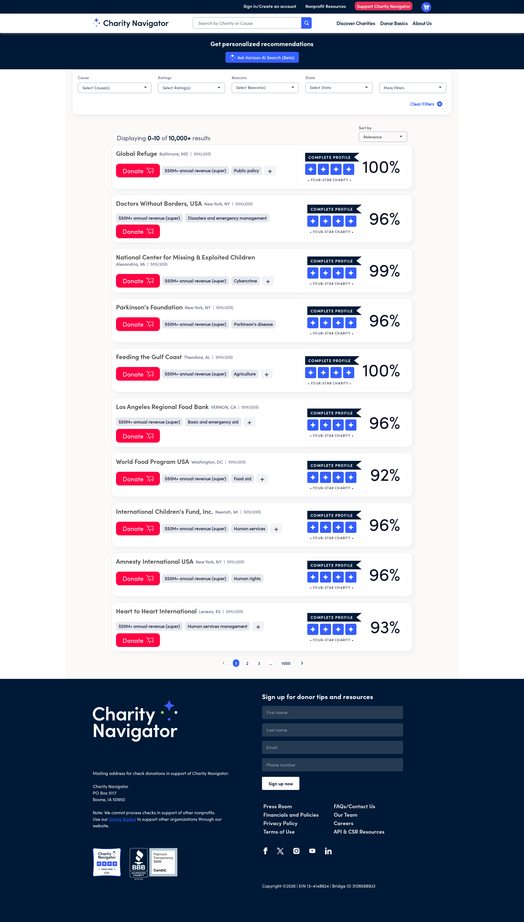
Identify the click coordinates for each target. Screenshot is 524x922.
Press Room (277, 806)
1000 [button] (285, 663)
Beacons (239, 77)
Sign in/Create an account (269, 6)
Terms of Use (279, 831)
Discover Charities (356, 23)
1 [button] (236, 663)
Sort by (365, 127)
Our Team (346, 814)
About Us (422, 23)
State (310, 77)
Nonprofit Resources (325, 6)
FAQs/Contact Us (354, 806)
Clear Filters (422, 104)
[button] (114, 88)
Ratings (164, 77)
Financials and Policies (291, 814)
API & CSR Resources (359, 831)
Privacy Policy (280, 822)
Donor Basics (393, 23)
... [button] (270, 663)
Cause (83, 77)
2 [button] (247, 663)
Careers (343, 822)
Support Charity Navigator (383, 6)
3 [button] (259, 663)
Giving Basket (122, 819)
